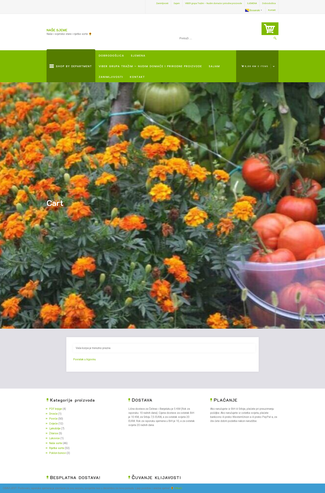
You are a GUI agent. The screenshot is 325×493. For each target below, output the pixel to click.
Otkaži (178, 488)
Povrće (53, 418)
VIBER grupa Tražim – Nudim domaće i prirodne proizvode (213, 3)
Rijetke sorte (56, 448)
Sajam (177, 3)
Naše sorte (55, 443)
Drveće (53, 413)
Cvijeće (53, 423)
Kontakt (272, 10)
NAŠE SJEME (57, 30)
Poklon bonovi (57, 453)
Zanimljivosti (162, 3)
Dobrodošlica (269, 3)
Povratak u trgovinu (84, 359)
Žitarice (53, 433)
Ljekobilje (54, 428)
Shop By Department (73, 73)
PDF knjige (55, 408)
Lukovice (54, 438)
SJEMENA (252, 3)
